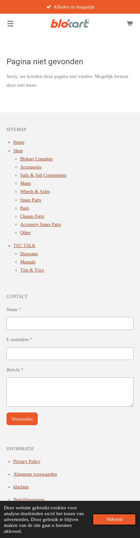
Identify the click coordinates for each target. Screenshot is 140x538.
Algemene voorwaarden (35, 474)
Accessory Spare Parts (40, 224)
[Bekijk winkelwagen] (129, 23)
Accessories (30, 167)
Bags (24, 208)
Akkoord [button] (114, 519)
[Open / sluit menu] (10, 23)
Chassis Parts (32, 216)
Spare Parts (30, 200)
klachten (21, 487)
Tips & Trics (32, 270)
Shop (18, 150)
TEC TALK (24, 245)
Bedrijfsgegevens (29, 499)
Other (25, 232)
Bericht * (15, 369)
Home (18, 142)
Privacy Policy (26, 461)
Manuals (27, 262)
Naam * (14, 309)
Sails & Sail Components (43, 175)
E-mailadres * (19, 339)
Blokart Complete (36, 159)
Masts (25, 183)
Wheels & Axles (35, 191)
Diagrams (29, 253)
